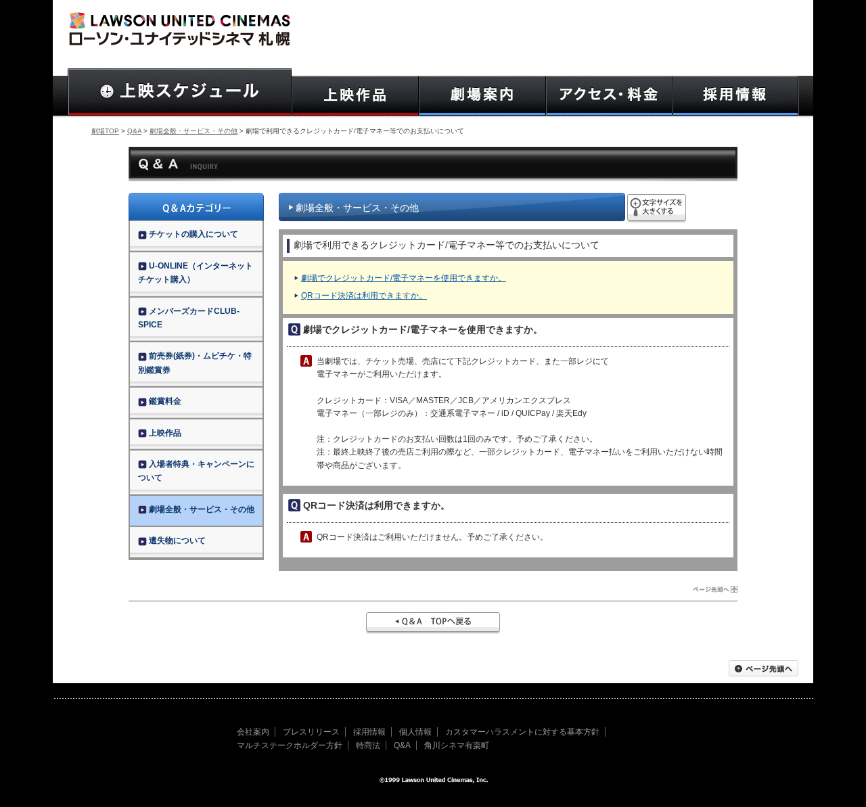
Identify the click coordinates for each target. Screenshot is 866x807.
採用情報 (369, 732)
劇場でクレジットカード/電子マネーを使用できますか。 (403, 278)
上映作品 (165, 433)
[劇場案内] (482, 96)
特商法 (368, 745)
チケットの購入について (193, 234)
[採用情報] (736, 96)
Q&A (134, 131)
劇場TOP (105, 131)
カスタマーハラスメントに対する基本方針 (522, 732)
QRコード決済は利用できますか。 (364, 295)
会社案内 (253, 732)
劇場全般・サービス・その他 (193, 131)
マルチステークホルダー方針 (289, 745)
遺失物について (177, 540)
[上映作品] (355, 96)
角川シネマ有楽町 (456, 745)
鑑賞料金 (165, 401)
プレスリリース (311, 732)
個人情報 (415, 732)
